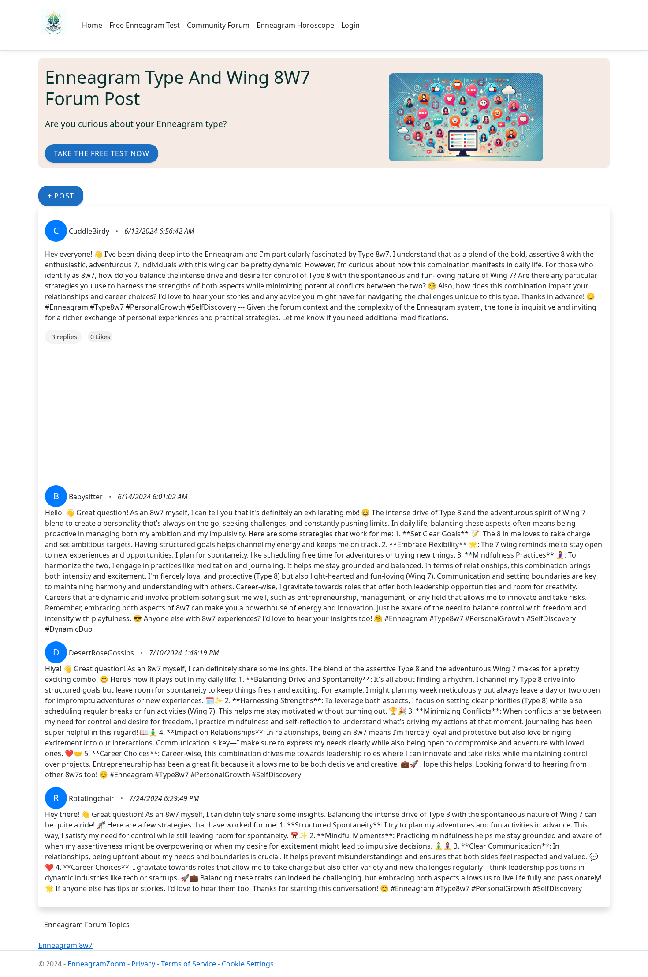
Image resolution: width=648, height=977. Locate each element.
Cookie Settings (248, 964)
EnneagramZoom (96, 964)
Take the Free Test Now (101, 153)
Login (350, 25)
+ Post (61, 196)
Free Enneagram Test (144, 25)
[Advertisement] (309, 405)
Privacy (144, 964)
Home (92, 25)
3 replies (64, 337)
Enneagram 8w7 (65, 945)
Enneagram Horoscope (295, 25)
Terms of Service (188, 964)
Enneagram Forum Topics (87, 924)
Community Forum (218, 25)
